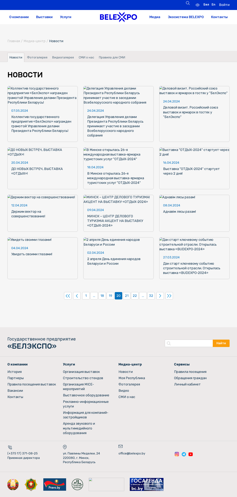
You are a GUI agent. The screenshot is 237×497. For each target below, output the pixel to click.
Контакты (219, 17)
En (213, 4)
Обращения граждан (190, 378)
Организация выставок (81, 372)
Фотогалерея (37, 57)
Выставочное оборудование (86, 395)
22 (135, 296)
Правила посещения (190, 372)
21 (126, 296)
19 (110, 296)
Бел (206, 4)
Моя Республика (131, 378)
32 (151, 296)
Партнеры (15, 378)
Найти (221, 343)
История (14, 372)
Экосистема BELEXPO (186, 17)
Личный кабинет (187, 384)
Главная (13, 41)
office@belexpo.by (131, 453)
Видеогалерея (63, 57)
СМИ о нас (86, 57)
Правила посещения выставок (31, 384)
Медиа (154, 17)
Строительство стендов (83, 378)
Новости (15, 57)
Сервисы (182, 364)
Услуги (65, 17)
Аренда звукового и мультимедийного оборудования (79, 428)
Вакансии (15, 391)
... (94, 296)
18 (102, 296)
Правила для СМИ (112, 57)
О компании (19, 17)
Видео (123, 391)
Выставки (44, 17)
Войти (224, 5)
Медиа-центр (35, 41)
